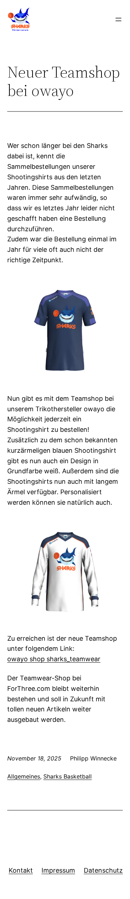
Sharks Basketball (67, 776)
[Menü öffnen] (118, 19)
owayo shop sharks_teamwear (53, 659)
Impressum (58, 870)
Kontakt (21, 870)
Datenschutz (103, 870)
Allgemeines (23, 776)
